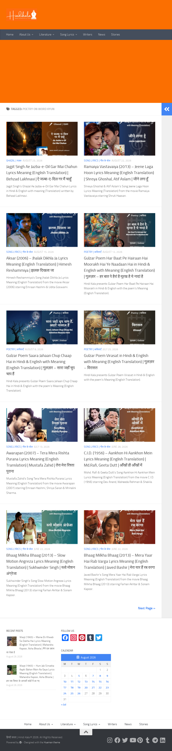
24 (64, 693)
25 (71, 693)
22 (100, 687)
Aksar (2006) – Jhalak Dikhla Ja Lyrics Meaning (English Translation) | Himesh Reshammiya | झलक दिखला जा (39, 264)
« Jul (63, 704)
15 (100, 681)
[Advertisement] (86, 71)
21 (93, 687)
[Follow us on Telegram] (155, 740)
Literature (45, 34)
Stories (115, 34)
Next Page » (146, 608)
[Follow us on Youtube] (133, 740)
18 (71, 687)
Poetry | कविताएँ (92, 251)
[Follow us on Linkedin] (163, 740)
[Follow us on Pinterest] (140, 740)
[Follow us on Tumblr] (148, 740)
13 (86, 681)
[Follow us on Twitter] (125, 740)
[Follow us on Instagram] (110, 740)
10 (64, 681)
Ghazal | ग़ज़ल (13, 160)
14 (93, 681)
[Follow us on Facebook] (117, 740)
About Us (24, 34)
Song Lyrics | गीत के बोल (97, 160)
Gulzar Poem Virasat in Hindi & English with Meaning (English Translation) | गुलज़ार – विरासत (119, 361)
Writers (87, 34)
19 (78, 687)
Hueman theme (52, 742)
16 (107, 681)
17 (64, 687)
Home (9, 34)
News (101, 34)
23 (107, 687)
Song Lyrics (67, 34)
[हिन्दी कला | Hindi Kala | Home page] (21, 14)
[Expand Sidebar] (167, 109)
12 (78, 681)
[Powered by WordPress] (20, 742)
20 (86, 687)
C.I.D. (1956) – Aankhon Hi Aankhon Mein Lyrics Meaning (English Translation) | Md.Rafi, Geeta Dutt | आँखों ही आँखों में (118, 459)
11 (71, 681)
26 (78, 693)
